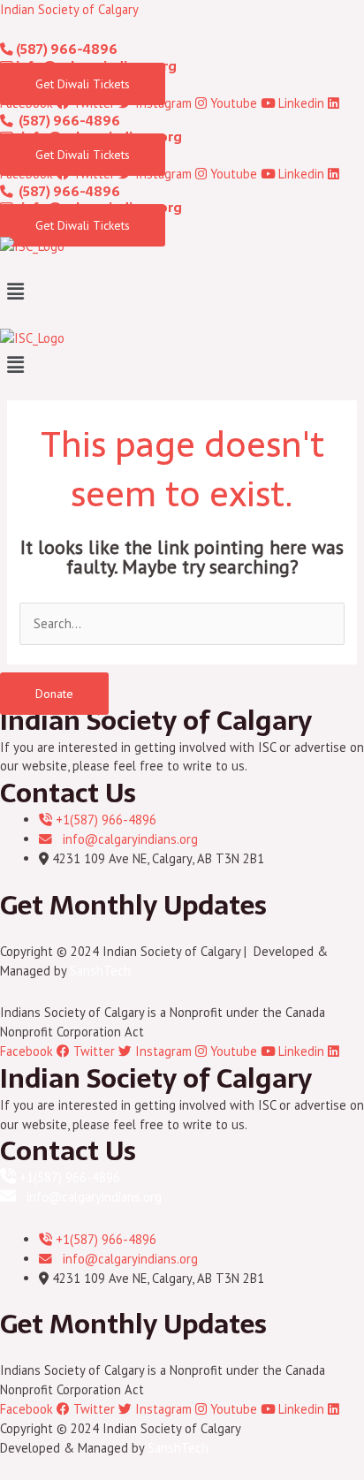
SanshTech (100, 970)
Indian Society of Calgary (69, 9)
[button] (182, 291)
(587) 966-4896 (65, 49)
